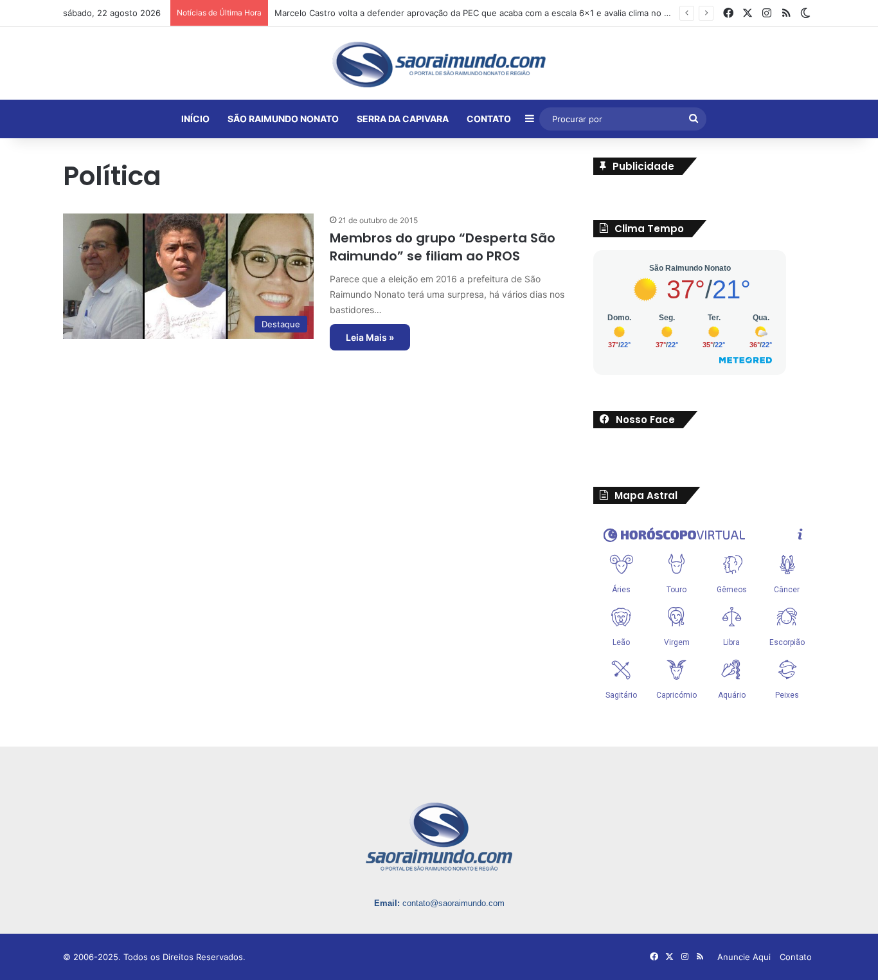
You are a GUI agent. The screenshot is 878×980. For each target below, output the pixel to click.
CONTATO (489, 118)
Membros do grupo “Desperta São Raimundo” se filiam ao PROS (442, 247)
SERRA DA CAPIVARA (403, 118)
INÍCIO (195, 118)
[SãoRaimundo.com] (439, 64)
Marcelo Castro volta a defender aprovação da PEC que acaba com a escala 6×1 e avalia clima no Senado (484, 13)
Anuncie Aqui (744, 957)
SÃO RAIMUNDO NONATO (283, 118)
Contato (796, 957)
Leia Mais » (370, 337)
